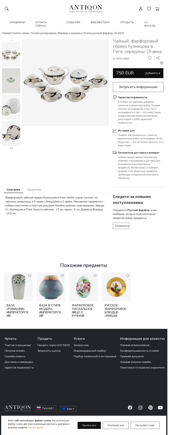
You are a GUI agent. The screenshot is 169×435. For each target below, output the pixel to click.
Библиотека (100, 22)
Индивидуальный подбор (90, 351)
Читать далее (35, 427)
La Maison (150, 24)
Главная (6, 33)
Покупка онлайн (15, 351)
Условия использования (135, 345)
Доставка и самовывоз (19, 362)
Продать (127, 22)
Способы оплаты (15, 356)
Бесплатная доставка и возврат (138, 153)
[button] (11, 148)
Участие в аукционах (18, 345)
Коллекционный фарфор (98, 33)
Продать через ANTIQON (53, 345)
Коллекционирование (43, 33)
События (73, 22)
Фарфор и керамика (70, 33)
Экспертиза (81, 345)
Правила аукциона (132, 356)
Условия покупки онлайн (135, 362)
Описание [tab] (13, 189)
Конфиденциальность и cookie (139, 351)
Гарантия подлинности (132, 97)
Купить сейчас (41, 24)
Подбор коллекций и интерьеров (95, 356)
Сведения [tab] (34, 189)
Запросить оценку (49, 351)
